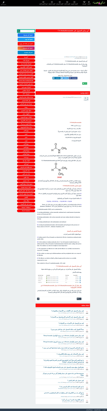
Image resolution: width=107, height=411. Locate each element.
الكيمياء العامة (67, 4)
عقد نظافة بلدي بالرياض (26, 167)
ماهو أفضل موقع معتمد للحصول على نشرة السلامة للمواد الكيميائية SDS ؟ (63, 367)
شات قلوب (26, 177)
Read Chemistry (26, 210)
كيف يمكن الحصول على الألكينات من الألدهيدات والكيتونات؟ (67, 311)
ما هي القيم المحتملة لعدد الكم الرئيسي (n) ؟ (71, 386)
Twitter (66, 78)
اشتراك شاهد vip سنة (26, 63)
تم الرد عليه (79, 97)
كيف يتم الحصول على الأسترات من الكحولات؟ (71, 323)
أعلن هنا (26, 57)
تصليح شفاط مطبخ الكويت (26, 184)
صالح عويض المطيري (26, 110)
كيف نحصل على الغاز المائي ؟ (75, 380)
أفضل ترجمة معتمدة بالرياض (26, 73)
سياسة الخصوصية (97, 409)
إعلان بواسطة (31, 55)
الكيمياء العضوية (74, 4)
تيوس (26, 140)
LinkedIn (58, 78)
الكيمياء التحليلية (51, 4)
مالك (63, 401)
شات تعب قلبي (26, 174)
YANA (62, 349)
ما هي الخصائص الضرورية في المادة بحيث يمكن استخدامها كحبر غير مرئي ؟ (63, 348)
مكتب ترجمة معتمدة (26, 187)
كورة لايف (26, 164)
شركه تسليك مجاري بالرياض (26, 97)
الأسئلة (88, 4)
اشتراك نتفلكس (26, 90)
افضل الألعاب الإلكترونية (26, 67)
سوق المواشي (26, 150)
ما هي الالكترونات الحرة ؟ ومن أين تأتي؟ (73, 400)
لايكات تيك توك (26, 160)
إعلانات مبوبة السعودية (26, 117)
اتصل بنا (104, 409)
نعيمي (26, 134)
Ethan (61, 331)
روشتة (26, 107)
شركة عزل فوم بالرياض (26, 104)
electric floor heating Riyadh (26, 80)
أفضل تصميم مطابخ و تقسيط (26, 77)
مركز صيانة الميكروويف (26, 127)
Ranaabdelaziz (61, 388)
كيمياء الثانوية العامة (43, 4)
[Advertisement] (53, 17)
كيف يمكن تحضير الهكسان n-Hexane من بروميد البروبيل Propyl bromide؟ (63, 341)
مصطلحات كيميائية (26, 207)
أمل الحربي (61, 377)
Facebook (74, 78)
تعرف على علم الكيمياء (26, 204)
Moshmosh (61, 363)
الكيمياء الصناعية (72, 56)
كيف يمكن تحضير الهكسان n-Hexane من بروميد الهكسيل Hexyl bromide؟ (63, 335)
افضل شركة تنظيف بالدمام (26, 194)
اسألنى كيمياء (60, 382)
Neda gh (62, 396)
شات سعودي (26, 180)
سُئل (86, 56)
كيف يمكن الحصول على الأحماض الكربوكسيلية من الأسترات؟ (67, 317)
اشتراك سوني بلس (26, 87)
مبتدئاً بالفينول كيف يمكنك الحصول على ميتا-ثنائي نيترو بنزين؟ (67, 329)
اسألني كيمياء (60, 312)
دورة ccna (26, 157)
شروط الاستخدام (89, 409)
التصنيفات (84, 4)
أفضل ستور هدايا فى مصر (26, 70)
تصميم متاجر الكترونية (26, 120)
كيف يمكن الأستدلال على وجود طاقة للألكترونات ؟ (70, 354)
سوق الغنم (26, 130)
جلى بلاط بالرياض (26, 100)
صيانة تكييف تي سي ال (26, 124)
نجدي (26, 137)
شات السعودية (26, 170)
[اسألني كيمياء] (98, 3)
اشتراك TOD (26, 60)
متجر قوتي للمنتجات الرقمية (26, 83)
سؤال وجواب (26, 200)
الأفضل (26, 197)
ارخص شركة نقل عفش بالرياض (26, 190)
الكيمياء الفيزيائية (59, 4)
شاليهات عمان (26, 114)
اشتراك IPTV (26, 94)
